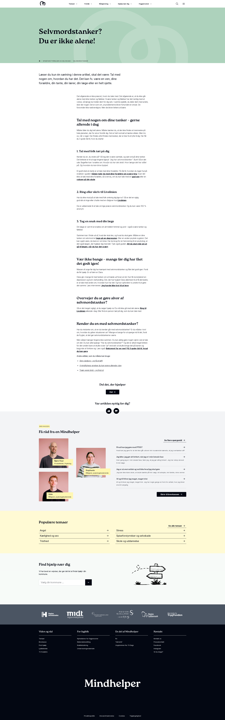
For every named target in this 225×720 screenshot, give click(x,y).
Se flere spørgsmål (173, 440)
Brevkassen (44, 426)
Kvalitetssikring (82, 645)
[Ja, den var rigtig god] (108, 410)
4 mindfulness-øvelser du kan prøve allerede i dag (100, 365)
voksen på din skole (86, 179)
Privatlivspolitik (89, 716)
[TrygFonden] (175, 614)
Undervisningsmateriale (85, 648)
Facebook (157, 645)
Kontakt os (157, 639)
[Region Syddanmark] (150, 614)
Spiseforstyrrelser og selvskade (57, 61)
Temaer (42, 639)
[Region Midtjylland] (75, 614)
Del (111, 392)
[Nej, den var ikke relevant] (116, 410)
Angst (43, 530)
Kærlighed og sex (49, 535)
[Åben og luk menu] (183, 3)
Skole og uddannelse (127, 541)
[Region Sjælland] (125, 614)
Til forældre (43, 652)
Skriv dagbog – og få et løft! (91, 361)
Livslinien (122, 200)
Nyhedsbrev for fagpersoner (87, 639)
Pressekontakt (159, 642)
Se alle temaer (175, 526)
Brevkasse (43, 642)
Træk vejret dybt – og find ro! (91, 370)
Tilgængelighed (135, 716)
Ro (116, 639)
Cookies (122, 716)
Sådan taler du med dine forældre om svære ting (114, 174)
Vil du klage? (158, 652)
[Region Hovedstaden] (50, 614)
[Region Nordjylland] (100, 614)
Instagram (157, 648)
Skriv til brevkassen (170, 494)
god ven (135, 176)
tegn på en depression (106, 238)
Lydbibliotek (43, 648)
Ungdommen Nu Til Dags (124, 645)
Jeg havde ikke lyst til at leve (115, 285)
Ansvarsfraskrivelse (106, 716)
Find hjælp (42, 645)
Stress (119, 530)
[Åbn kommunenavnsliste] (88, 582)
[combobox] (65, 582)
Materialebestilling (83, 642)
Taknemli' (118, 642)
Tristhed (44, 541)
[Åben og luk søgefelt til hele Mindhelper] (177, 3)
